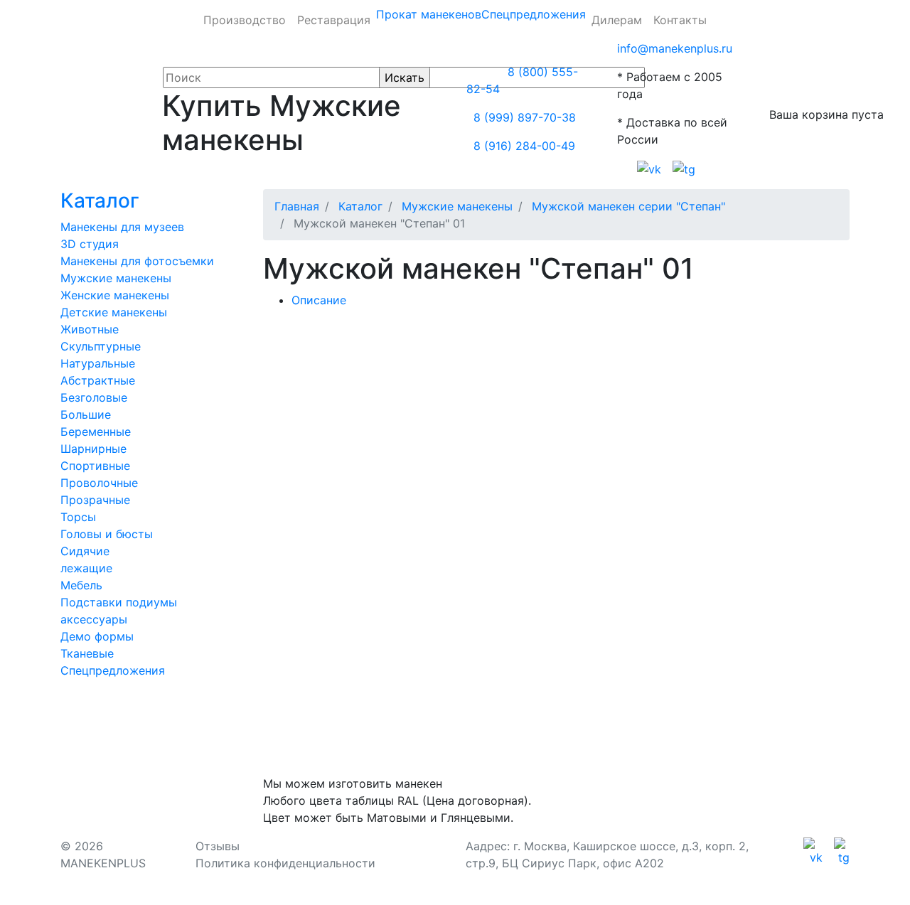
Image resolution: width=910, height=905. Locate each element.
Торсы (78, 517)
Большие (85, 414)
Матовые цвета (665, 385)
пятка (470, 442)
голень (521, 442)
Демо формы (97, 636)
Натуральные (97, 363)
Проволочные (99, 483)
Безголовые (93, 397)
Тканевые (87, 653)
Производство (244, 20)
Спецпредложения (533, 14)
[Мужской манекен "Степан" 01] (354, 328)
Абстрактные (97, 380)
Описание (318, 300)
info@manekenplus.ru (674, 48)
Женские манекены (114, 295)
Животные (89, 329)
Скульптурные (100, 346)
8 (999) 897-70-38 (524, 117)
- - (328, 385)
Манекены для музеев (122, 227)
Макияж (747, 385)
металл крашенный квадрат (612, 414)
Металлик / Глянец (552, 385)
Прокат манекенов (428, 14)
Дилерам (617, 20)
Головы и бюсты (106, 534)
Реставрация (333, 20)
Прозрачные (95, 500)
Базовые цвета (441, 385)
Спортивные (95, 466)
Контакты (680, 20)
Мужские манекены (115, 278)
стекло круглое (474, 414)
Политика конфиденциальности (285, 863)
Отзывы (218, 846)
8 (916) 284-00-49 (524, 146)
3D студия (89, 244)
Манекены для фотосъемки (137, 261)
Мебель (81, 585)
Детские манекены (113, 312)
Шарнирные (93, 448)
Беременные (95, 431)
